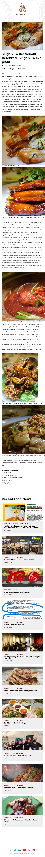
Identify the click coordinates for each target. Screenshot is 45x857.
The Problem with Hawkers (14, 624)
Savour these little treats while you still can (20, 691)
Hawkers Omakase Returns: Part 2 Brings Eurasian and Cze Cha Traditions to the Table (21, 526)
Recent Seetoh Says (13, 557)
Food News (9, 524)
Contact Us (33, 853)
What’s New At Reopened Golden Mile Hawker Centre (21, 820)
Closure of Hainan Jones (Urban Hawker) (19, 560)
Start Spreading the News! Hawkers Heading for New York (22, 657)
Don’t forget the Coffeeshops (15, 723)
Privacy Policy (27, 853)
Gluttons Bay (21, 524)
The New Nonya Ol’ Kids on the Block (17, 755)
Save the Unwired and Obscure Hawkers (19, 787)
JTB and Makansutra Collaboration (17, 592)
